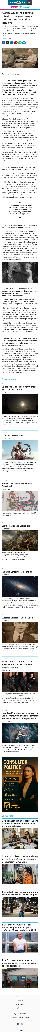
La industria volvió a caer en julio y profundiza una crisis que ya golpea (20, 893)
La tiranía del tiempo (12, 435)
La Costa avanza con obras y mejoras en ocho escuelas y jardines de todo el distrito (20, 963)
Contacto (20, 997)
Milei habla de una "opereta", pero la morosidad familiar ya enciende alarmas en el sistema (20, 823)
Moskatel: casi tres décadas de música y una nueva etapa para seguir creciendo (17, 664)
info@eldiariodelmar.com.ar (20, 1017)
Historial (20, 1000)
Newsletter (20, 1004)
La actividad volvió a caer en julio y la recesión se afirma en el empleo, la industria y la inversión (20, 859)
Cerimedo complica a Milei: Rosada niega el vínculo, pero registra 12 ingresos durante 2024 (19, 927)
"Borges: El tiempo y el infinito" (17, 571)
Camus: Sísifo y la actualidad (16, 525)
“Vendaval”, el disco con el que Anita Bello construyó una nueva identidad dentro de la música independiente (20, 716)
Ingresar (21, 1008)
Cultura (4, 38)
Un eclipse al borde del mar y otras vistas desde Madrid (19, 388)
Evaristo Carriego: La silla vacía (17, 617)
